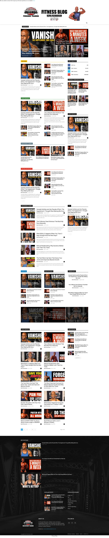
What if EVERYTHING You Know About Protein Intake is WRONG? (30, 421)
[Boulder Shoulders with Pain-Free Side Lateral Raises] (31, 396)
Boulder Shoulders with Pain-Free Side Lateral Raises (30, 403)
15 (32, 429)
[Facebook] (72, 523)
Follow (86, 68)
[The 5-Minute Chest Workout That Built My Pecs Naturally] (71, 37)
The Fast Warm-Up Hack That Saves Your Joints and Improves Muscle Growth (57, 84)
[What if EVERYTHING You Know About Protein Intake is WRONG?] (31, 414)
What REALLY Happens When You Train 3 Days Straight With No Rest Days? (58, 71)
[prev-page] (21, 93)
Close (34, 0)
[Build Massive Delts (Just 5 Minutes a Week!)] (54, 414)
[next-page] (23, 93)
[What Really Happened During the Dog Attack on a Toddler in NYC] (54, 396)
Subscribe (86, 74)
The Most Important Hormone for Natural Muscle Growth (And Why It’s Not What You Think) (57, 134)
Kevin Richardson (24, 84)
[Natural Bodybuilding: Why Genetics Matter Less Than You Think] (47, 78)
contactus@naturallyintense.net (49, 528)
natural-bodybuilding (59, 51)
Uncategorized (46, 400)
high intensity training (60, 39)
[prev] (84, 26)
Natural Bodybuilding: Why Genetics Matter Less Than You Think (57, 78)
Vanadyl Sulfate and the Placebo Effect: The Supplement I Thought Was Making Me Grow (48, 26)
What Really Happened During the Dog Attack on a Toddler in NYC (53, 403)
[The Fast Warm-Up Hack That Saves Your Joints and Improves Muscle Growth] (47, 85)
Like (87, 65)
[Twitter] (75, 523)
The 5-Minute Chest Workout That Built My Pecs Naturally (54, 113)
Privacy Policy (54, 535)
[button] (86, 22)
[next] (86, 26)
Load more (78, 357)
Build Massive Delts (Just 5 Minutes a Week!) (52, 421)
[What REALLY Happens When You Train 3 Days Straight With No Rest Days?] (47, 72)
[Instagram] (69, 523)
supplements (23, 110)
